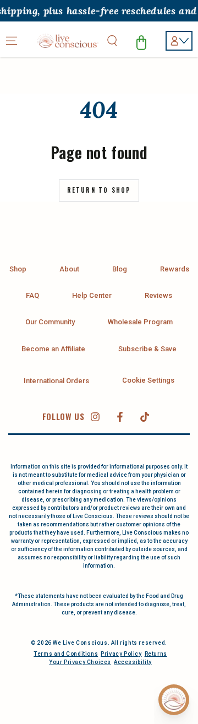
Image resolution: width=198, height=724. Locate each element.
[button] (112, 41)
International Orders (56, 381)
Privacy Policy (121, 654)
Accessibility (133, 662)
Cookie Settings (148, 380)
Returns (156, 654)
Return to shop (99, 190)
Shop (17, 269)
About (69, 269)
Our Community (50, 322)
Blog (119, 269)
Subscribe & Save (147, 349)
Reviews (158, 295)
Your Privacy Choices (80, 662)
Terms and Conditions (66, 654)
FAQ (32, 295)
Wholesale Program (140, 322)
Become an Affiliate (53, 349)
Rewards (174, 269)
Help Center (92, 295)
